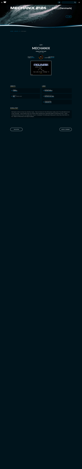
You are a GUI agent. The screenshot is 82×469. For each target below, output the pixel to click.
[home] (5, 2)
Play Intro (16, 129)
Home (11, 31)
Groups (16, 31)
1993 (33, 57)
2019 (53, 57)
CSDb (69, 16)
